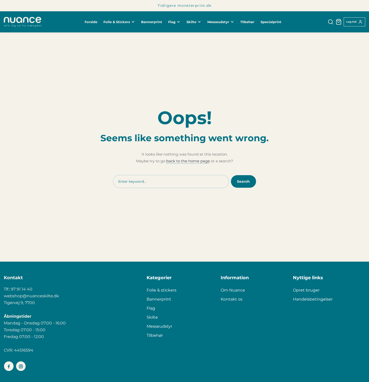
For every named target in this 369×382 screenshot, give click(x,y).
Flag (151, 308)
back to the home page (188, 161)
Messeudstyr (159, 326)
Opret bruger (306, 290)
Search (243, 181)
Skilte (152, 317)
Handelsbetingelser (313, 299)
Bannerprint (159, 299)
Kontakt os (231, 299)
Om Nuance (233, 290)
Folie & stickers (161, 290)
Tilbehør (155, 335)
